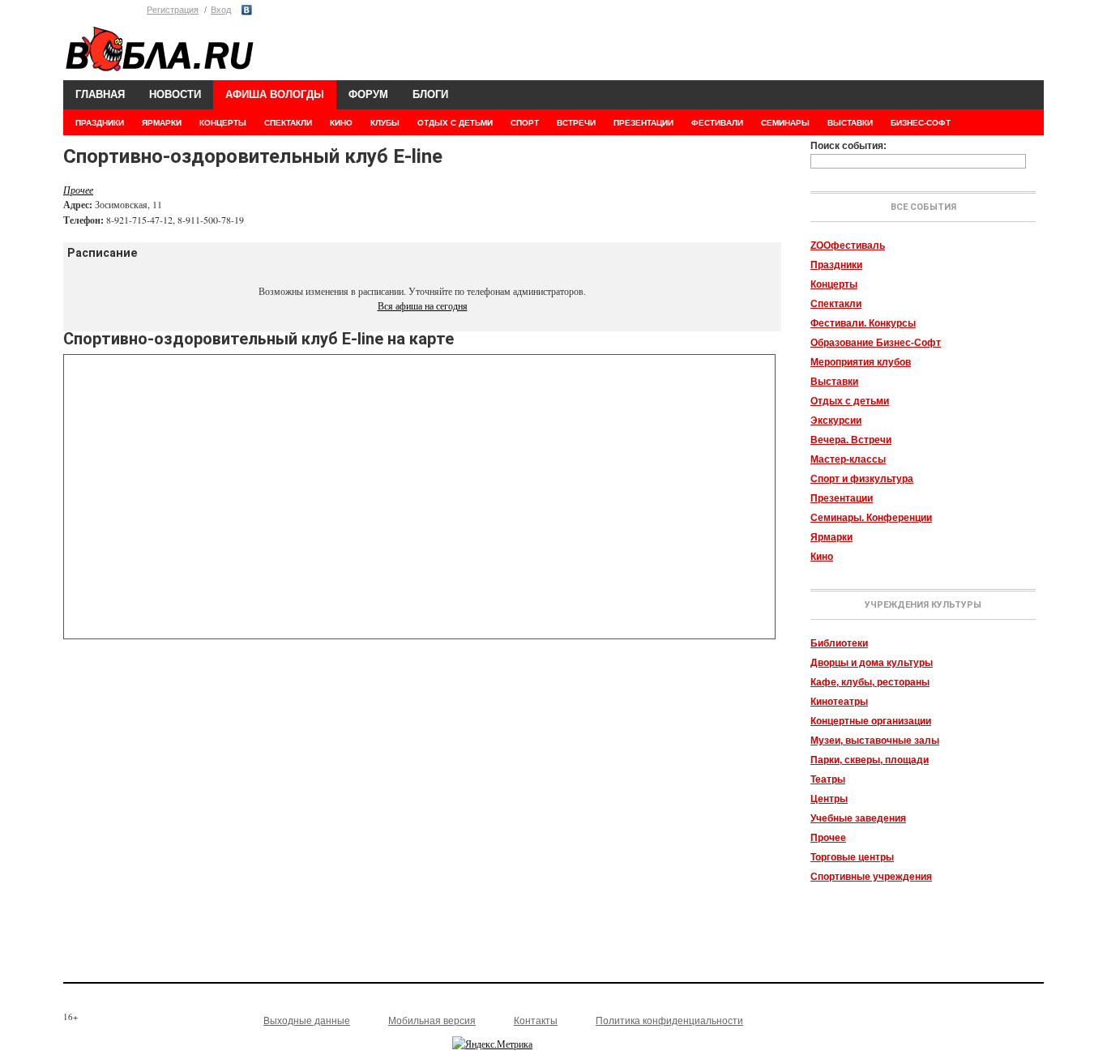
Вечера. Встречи (850, 440)
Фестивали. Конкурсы (863, 323)
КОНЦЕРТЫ (222, 122)
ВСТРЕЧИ (576, 122)
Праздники (836, 265)
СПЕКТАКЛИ (288, 122)
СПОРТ (525, 122)
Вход (221, 10)
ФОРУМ (368, 94)
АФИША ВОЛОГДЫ (274, 94)
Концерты (833, 284)
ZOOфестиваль (847, 245)
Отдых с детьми (849, 401)
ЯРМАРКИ (162, 122)
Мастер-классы (848, 459)
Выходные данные (306, 1021)
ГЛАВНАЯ (100, 94)
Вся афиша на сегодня (423, 305)
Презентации (841, 498)
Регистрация (173, 10)
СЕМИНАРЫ (785, 122)
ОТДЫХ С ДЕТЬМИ (455, 122)
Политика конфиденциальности (669, 1021)
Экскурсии (835, 420)
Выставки (834, 381)
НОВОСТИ (175, 94)
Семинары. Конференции (871, 517)
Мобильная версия (432, 1021)
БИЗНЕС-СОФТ (921, 122)
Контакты (536, 1021)
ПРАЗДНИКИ (99, 122)
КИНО (341, 122)
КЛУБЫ (385, 122)
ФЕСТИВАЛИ (717, 122)
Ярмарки (831, 537)
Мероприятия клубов (860, 362)
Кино (821, 556)
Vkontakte (246, 10)
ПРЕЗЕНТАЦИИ (643, 122)
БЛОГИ (430, 94)
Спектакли (835, 304)
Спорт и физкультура (861, 479)
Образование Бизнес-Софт (875, 342)
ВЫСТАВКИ (850, 122)
